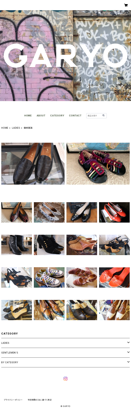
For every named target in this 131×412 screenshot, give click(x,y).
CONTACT (75, 115)
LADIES (16, 127)
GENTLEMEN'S (9, 352)
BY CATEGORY (9, 362)
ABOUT (41, 115)
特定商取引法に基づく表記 (40, 400)
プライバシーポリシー (13, 400)
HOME (28, 115)
